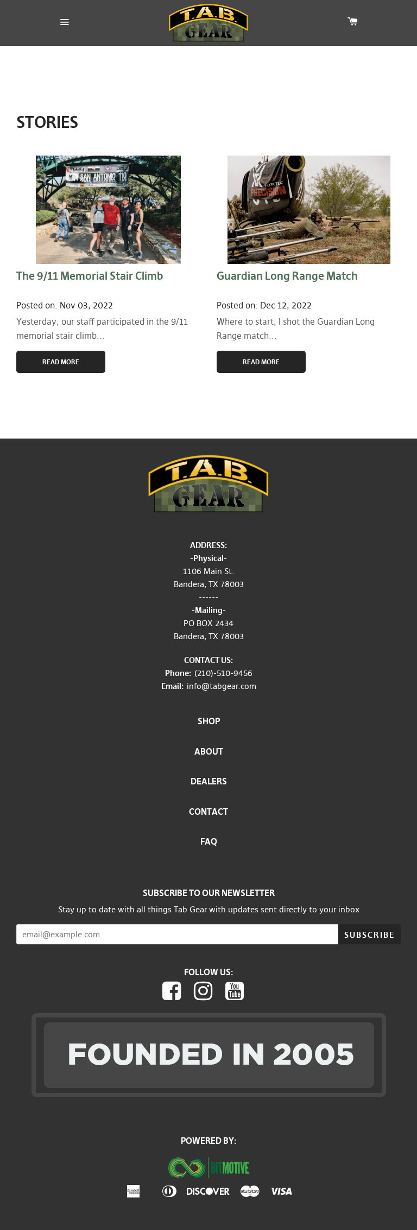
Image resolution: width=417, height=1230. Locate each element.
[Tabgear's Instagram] (206, 993)
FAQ (208, 841)
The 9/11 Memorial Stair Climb (89, 275)
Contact (208, 811)
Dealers (209, 781)
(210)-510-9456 (223, 673)
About (208, 751)
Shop (209, 721)
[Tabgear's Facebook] (174, 993)
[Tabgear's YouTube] (237, 993)
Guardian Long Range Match (287, 275)
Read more (261, 362)
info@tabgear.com (221, 686)
